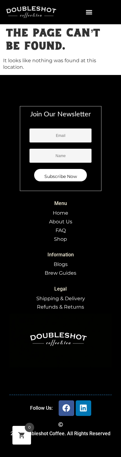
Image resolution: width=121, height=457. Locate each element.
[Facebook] (66, 408)
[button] (89, 12)
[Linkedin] (83, 408)
